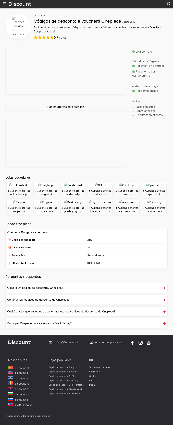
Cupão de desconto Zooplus (63, 367)
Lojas (92, 380)
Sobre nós (94, 371)
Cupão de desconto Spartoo (63, 371)
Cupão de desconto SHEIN (62, 376)
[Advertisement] (66, 70)
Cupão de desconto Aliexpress (64, 393)
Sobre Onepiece (146, 111)
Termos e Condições (99, 367)
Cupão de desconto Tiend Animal (65, 389)
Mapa (92, 385)
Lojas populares (145, 106)
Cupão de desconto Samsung (63, 380)
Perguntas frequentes (149, 115)
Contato (93, 376)
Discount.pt (39, 15)
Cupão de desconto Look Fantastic (66, 385)
